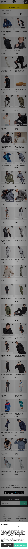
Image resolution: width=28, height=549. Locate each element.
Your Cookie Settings (7, 545)
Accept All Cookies (20, 545)
